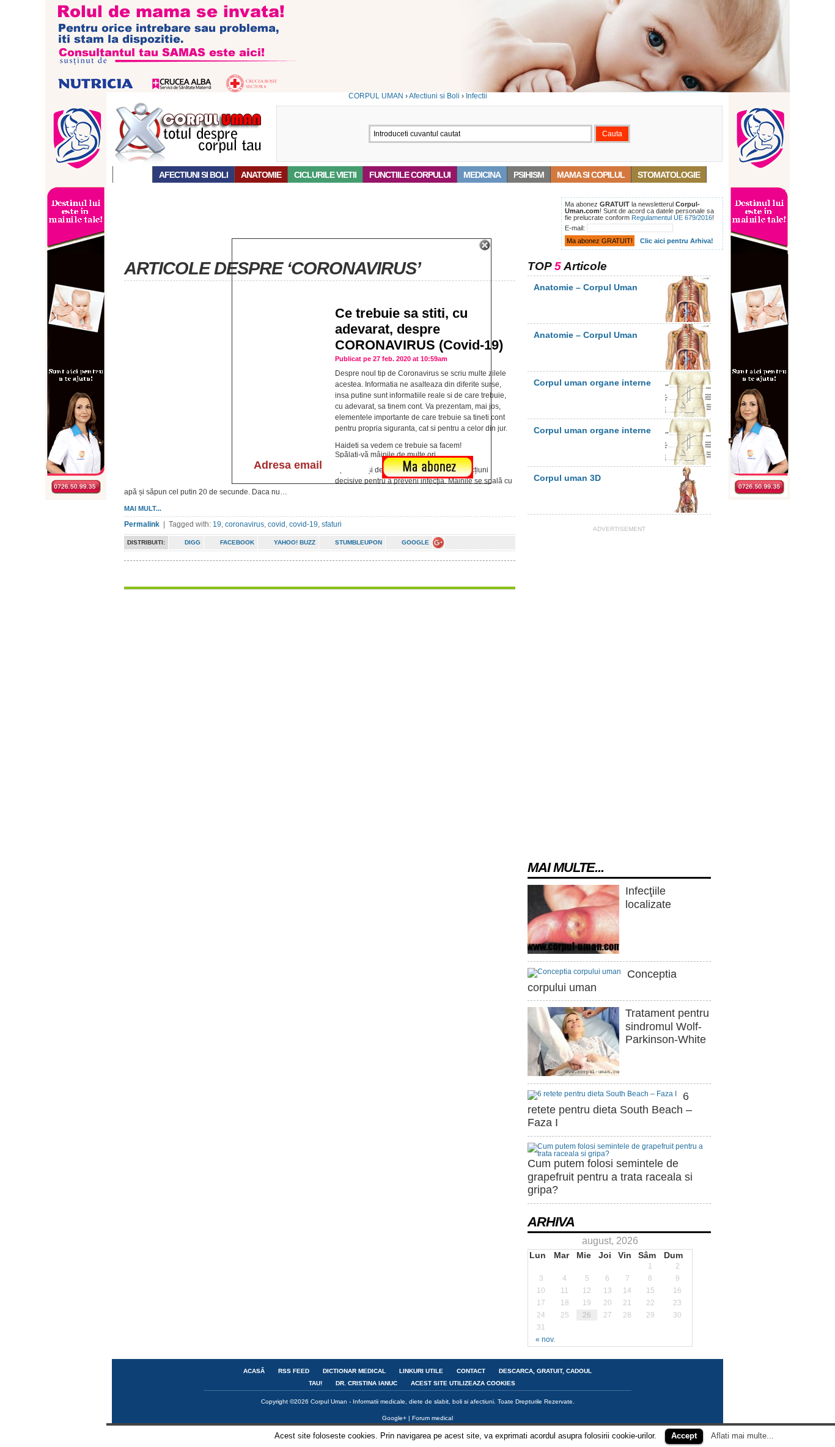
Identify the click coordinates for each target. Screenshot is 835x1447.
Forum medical (432, 1418)
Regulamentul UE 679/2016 (671, 217)
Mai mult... (142, 508)
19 (217, 524)
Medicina (482, 175)
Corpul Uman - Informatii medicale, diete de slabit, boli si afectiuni (402, 1401)
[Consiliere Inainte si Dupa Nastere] (417, 90)
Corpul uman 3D (567, 478)
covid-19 (303, 524)
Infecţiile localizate (648, 897)
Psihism (528, 175)
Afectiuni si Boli (434, 96)
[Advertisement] (334, 224)
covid (276, 524)
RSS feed (293, 1371)
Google (415, 542)
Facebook (237, 542)
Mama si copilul (591, 175)
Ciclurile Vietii (325, 175)
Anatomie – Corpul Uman (586, 287)
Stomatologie (669, 175)
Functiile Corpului (410, 175)
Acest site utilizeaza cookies (463, 1383)
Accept (684, 1435)
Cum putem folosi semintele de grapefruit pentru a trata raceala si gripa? (610, 1176)
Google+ (394, 1418)
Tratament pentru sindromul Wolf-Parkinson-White (667, 1026)
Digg (192, 542)
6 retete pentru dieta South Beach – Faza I (610, 1109)
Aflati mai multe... (742, 1435)
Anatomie (261, 175)
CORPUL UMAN (375, 96)
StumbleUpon (358, 542)
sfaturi (332, 524)
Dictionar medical (354, 1371)
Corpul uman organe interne (592, 382)
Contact (471, 1371)
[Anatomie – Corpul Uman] (688, 319)
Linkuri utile (421, 1371)
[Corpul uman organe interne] (688, 415)
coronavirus (244, 524)
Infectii (476, 96)
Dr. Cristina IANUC (366, 1383)
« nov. (545, 1339)
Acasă (132, 175)
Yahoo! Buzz (294, 542)
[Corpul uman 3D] (688, 510)
